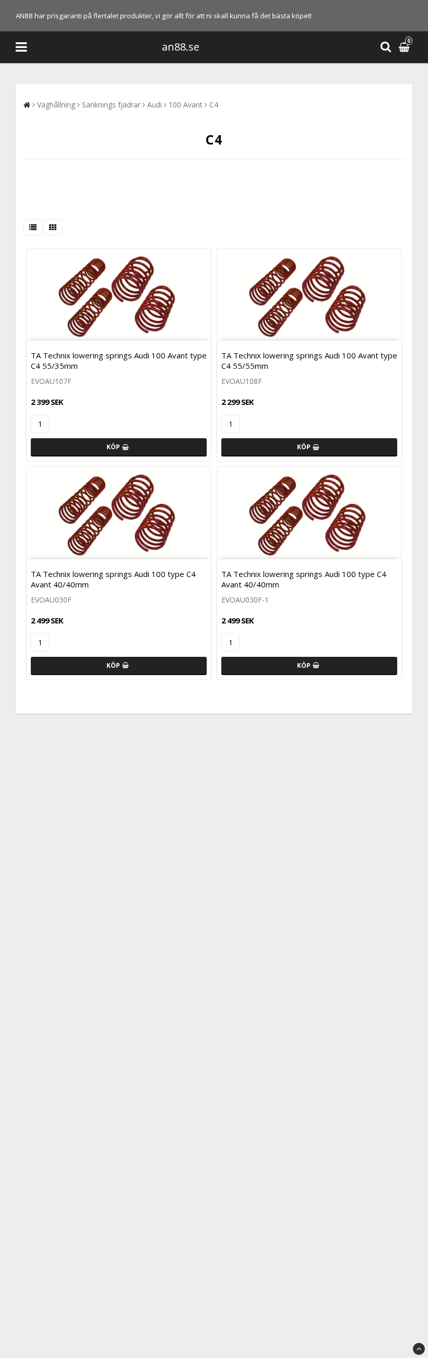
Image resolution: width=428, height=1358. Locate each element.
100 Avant (186, 105)
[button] (405, 47)
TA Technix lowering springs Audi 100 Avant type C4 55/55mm (309, 360)
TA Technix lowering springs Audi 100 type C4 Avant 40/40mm (113, 579)
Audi (154, 105)
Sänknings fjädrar (111, 105)
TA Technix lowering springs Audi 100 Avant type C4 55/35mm (119, 360)
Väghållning (56, 105)
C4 (213, 105)
